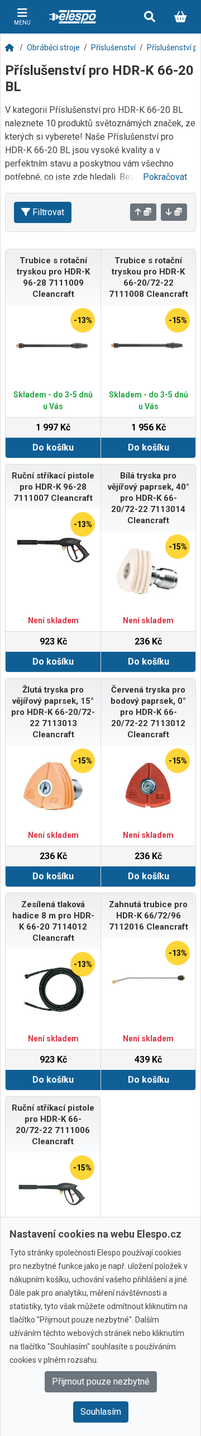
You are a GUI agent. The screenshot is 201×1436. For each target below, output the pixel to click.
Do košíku (53, 447)
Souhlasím (100, 1411)
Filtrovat (48, 212)
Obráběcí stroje (53, 47)
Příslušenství (113, 47)
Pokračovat (165, 177)
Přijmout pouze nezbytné (101, 1381)
